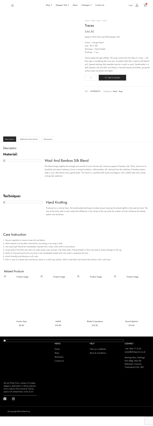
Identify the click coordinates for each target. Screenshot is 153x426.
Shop (57, 352)
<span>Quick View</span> (34, 286)
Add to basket (114, 77)
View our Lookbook (98, 349)
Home (87, 20)
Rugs (98, 20)
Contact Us (59, 360)
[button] (34, 280)
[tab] (9, 139)
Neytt (93, 20)
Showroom (59, 356)
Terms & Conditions (98, 352)
